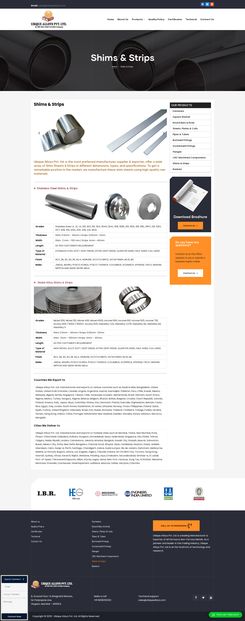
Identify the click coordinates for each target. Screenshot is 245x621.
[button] (190, 225)
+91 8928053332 (102, 600)
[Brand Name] (46, 500)
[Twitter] (207, 4)
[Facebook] (203, 4)
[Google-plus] (212, 4)
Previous (38, 133)
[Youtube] (211, 597)
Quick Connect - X (14, 579)
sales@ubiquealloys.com (52, 5)
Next (162, 133)
